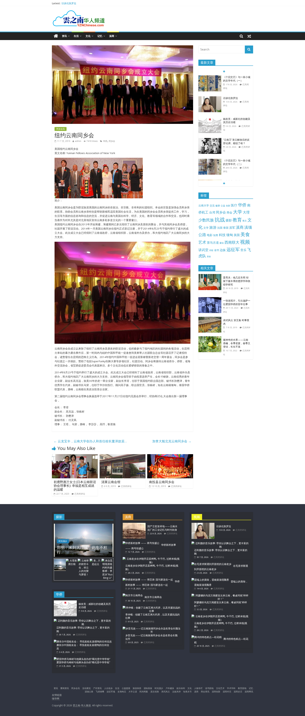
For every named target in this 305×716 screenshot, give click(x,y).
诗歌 (211, 250)
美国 (237, 235)
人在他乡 (108, 688)
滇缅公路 (89, 691)
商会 (229, 212)
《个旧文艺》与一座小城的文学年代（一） (236, 78)
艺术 (202, 242)
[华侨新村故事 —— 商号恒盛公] (141, 543)
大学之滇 (132, 691)
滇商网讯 (249, 691)
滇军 (232, 227)
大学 (237, 212)
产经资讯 (97, 688)
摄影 (229, 220)
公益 (223, 205)
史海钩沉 (122, 691)
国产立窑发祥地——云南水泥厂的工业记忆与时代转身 (162, 528)
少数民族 (206, 220)
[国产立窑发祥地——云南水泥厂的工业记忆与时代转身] (134, 524)
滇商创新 (216, 691)
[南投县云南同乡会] (170, 456)
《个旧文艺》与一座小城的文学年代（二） (236, 162)
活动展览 (86, 688)
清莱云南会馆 (110, 482)
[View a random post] (249, 36)
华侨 (105, 141)
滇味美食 (148, 688)
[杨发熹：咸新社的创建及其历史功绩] (209, 119)
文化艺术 (220, 688)
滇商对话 (227, 691)
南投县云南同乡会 (161, 482)
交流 (212, 205)
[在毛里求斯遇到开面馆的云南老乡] (211, 564)
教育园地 (242, 688)
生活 (76, 36)
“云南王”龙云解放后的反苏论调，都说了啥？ (236, 141)
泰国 (225, 227)
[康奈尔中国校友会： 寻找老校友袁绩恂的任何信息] (83, 641)
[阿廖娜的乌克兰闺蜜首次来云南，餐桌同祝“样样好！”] (220, 595)
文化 (88, 36)
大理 (246, 212)
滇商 (111, 36)
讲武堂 (203, 250)
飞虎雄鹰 (100, 691)
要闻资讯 (64, 688)
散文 (245, 220)
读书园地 (209, 688)
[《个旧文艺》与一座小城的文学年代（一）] (209, 77)
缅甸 (229, 234)
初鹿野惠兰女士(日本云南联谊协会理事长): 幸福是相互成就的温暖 (75, 486)
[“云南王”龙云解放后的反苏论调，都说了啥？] (209, 140)
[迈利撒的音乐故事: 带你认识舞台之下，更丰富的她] (83, 620)
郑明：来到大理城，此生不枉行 (82, 550)
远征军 (233, 249)
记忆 (99, 36)
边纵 (223, 250)
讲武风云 (165, 691)
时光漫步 (63, 541)
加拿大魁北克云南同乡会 (171, 441)
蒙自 (222, 242)
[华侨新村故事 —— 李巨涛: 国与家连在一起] (148, 579)
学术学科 (231, 688)
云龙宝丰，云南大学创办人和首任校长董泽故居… (90, 441)
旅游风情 (137, 688)
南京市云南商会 (153, 597)
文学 (206, 228)
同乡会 (112, 141)
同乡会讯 (60, 128)
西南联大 (232, 242)
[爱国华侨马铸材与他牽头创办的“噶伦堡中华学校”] (82, 659)
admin (78, 141)
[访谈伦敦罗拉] (209, 98)
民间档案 (143, 691)
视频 (245, 242)
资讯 (64, 36)
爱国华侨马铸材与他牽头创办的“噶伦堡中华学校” (83, 662)
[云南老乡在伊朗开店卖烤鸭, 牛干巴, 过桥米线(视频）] (152, 558)
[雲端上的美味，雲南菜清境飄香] (210, 579)
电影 (210, 235)
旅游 (212, 227)
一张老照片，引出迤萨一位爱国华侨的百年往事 (236, 302)
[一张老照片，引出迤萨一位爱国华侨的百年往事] (210, 299)
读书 (216, 250)
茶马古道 (213, 242)
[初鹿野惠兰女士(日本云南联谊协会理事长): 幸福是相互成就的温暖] (75, 456)
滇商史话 (238, 691)
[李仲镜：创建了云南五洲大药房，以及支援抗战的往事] (152, 607)
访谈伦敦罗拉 (68, 3)
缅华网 (56, 698)
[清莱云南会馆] (122, 456)
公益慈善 (126, 688)
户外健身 (170, 688)
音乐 (243, 250)
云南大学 (203, 205)
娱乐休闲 (181, 688)
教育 (237, 220)
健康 (217, 205)
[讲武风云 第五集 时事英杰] (210, 318)
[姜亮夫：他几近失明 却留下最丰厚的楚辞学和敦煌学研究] (210, 276)
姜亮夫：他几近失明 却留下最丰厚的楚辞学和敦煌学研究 (236, 281)
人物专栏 (198, 688)
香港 (209, 256)
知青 (215, 235)
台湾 (212, 212)
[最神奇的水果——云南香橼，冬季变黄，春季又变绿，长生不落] (210, 338)
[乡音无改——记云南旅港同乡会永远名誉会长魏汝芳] (152, 628)
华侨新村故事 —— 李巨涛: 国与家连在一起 (152, 583)
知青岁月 (187, 691)
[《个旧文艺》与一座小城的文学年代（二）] (209, 160)
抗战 (220, 219)
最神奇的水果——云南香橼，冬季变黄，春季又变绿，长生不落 (236, 343)
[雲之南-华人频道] (56, 36)
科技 (222, 235)
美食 (245, 234)
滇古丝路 (154, 691)
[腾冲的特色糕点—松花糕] (207, 637)
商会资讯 (205, 691)
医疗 (234, 205)
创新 (228, 205)
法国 (219, 227)
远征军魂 (111, 691)
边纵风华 (176, 691)
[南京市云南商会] (133, 595)
